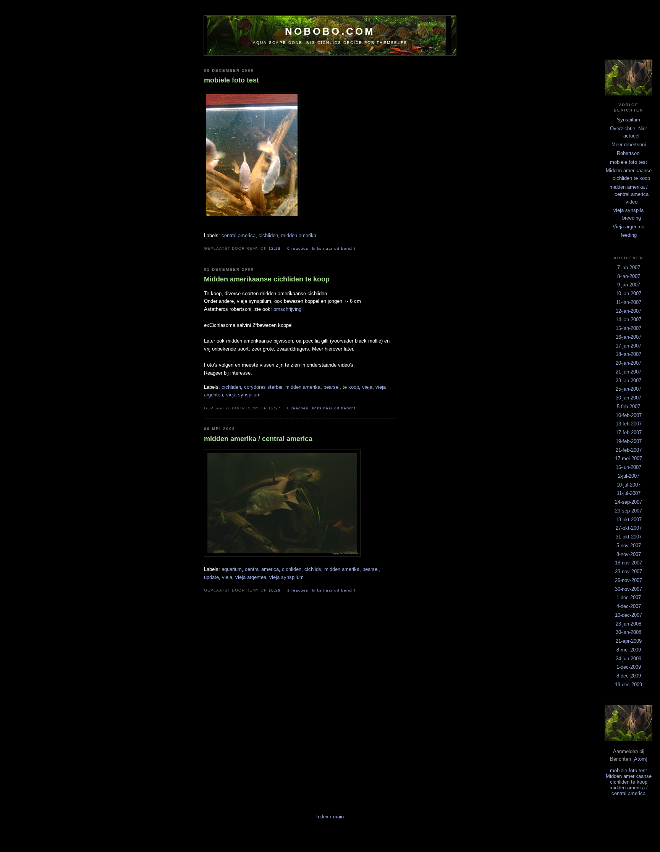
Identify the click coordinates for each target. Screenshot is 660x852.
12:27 (275, 408)
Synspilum (628, 120)
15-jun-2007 (628, 467)
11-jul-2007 (629, 493)
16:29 (275, 590)
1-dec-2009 (628, 667)
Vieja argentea (628, 227)
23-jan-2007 (628, 380)
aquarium (232, 569)
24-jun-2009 (628, 658)
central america (239, 235)
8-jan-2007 (628, 276)
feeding (629, 235)
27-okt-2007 (629, 528)
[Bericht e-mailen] (363, 248)
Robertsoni (629, 153)
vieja (367, 387)
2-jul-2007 (628, 476)
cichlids (312, 569)
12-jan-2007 (628, 311)
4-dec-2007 (628, 606)
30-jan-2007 (628, 398)
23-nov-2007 (628, 571)
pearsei (332, 387)
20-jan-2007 (628, 363)
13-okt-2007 (629, 519)
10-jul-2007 (628, 485)
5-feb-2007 (628, 406)
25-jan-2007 (628, 389)
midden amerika (298, 235)
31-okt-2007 (629, 537)
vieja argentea (250, 577)
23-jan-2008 (628, 624)
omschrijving (287, 309)
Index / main (330, 817)
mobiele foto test (628, 162)
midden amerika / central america (629, 790)
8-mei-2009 (628, 650)
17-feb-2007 (629, 432)
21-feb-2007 (629, 450)
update (211, 577)
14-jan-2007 (628, 319)
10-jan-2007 (628, 293)
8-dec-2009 (628, 676)
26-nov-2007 (628, 580)
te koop (351, 387)
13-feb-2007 (629, 424)
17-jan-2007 (628, 346)
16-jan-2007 (628, 337)
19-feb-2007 (629, 441)
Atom (640, 759)
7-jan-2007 (628, 267)
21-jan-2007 (628, 372)
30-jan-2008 (628, 632)
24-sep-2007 (628, 502)
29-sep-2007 (628, 511)
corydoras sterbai (263, 387)
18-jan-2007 (628, 354)
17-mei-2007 (628, 458)
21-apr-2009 (629, 641)
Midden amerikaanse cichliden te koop (629, 779)
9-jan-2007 (628, 285)
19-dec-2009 (628, 684)
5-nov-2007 (628, 545)
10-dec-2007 (628, 615)
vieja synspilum (243, 395)
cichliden (268, 235)
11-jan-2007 (628, 302)
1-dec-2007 (628, 597)
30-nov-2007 (628, 589)
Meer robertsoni (628, 144)
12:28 (275, 248)
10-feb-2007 (629, 415)
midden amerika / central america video (629, 194)
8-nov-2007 (628, 554)
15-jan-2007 (628, 328)
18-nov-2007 (628, 563)
